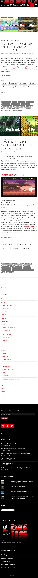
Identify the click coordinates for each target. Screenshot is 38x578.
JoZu (2, 347)
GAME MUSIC (6, 366)
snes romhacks (17, 267)
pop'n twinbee (15, 104)
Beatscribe (17, 53)
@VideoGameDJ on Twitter (8, 567)
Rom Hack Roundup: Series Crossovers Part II (13, 448)
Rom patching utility (20, 167)
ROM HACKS (17, 40)
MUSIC (3, 350)
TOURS (4, 315)
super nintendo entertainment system (23, 270)
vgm (3, 272)
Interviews (4, 343)
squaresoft (27, 267)
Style (2, 388)
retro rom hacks (6, 106)
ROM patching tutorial (20, 69)
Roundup (3, 385)
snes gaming (18, 265)
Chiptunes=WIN (5, 561)
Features (3, 318)
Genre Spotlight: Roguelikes (8, 458)
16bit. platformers (7, 263)
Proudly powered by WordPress (8, 575)
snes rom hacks (18, 108)
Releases (4, 382)
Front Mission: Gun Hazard (12, 175)
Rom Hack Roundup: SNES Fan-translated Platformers (17, 145)
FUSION (4, 363)
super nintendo (6, 110)
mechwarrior (18, 263)
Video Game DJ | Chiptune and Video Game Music (15, 5)
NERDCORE (5, 376)
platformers (5, 104)
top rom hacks (17, 110)
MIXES (4, 372)
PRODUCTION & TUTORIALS (10, 379)
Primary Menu (36, 5)
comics (15, 102)
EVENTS (3, 302)
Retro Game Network (7, 558)
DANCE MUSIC (6, 360)
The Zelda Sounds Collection (18, 486)
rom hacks (30, 106)
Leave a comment (28, 53)
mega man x (30, 102)
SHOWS (4, 311)
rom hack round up (19, 106)
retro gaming (25, 104)
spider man (28, 108)
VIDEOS (3, 392)
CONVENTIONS (6, 305)
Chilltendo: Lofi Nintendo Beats (9, 444)
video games (10, 272)
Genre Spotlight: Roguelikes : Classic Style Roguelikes (15, 453)
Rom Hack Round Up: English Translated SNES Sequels (16, 47)
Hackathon (4, 340)
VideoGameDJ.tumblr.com (8, 564)
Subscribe (4, 418)
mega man (22, 102)
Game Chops (4, 321)
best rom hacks (6, 102)
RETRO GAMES (9, 40)
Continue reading (7, 75)
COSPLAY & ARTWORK (9, 327)
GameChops (4, 555)
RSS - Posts (5, 433)
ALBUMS (4, 353)
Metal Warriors (15, 213)
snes (3, 108)
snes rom (9, 108)
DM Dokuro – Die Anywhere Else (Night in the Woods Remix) (17, 468)
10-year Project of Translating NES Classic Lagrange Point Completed (22, 497)
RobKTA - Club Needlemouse (19, 491)
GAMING (3, 40)
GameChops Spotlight (8, 369)
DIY (2, 299)
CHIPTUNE (5, 356)
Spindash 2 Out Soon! (7, 463)
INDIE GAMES (6, 331)
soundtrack (29, 226)
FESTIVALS (5, 308)
